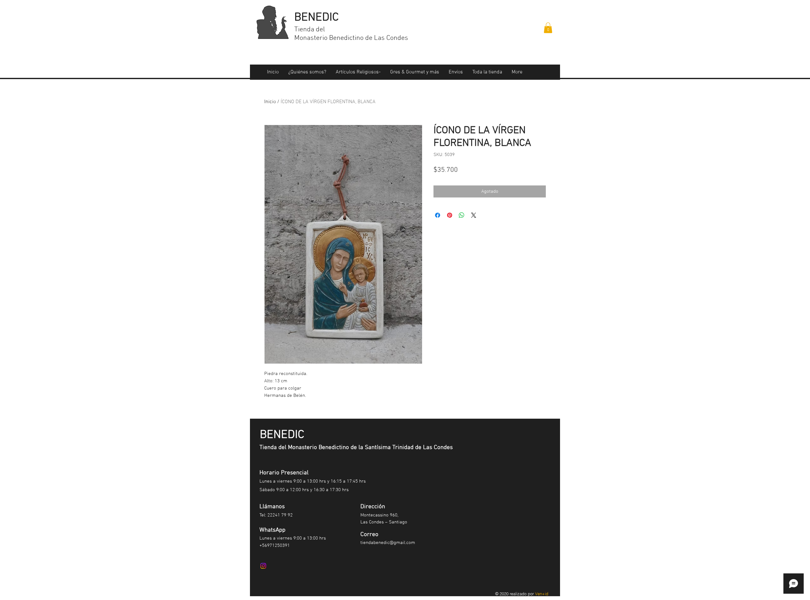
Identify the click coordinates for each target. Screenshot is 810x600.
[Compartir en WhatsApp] (461, 215)
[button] (548, 27)
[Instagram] (263, 566)
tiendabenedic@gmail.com (387, 543)
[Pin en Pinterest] (449, 215)
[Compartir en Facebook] (437, 215)
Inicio (270, 102)
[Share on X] (473, 215)
